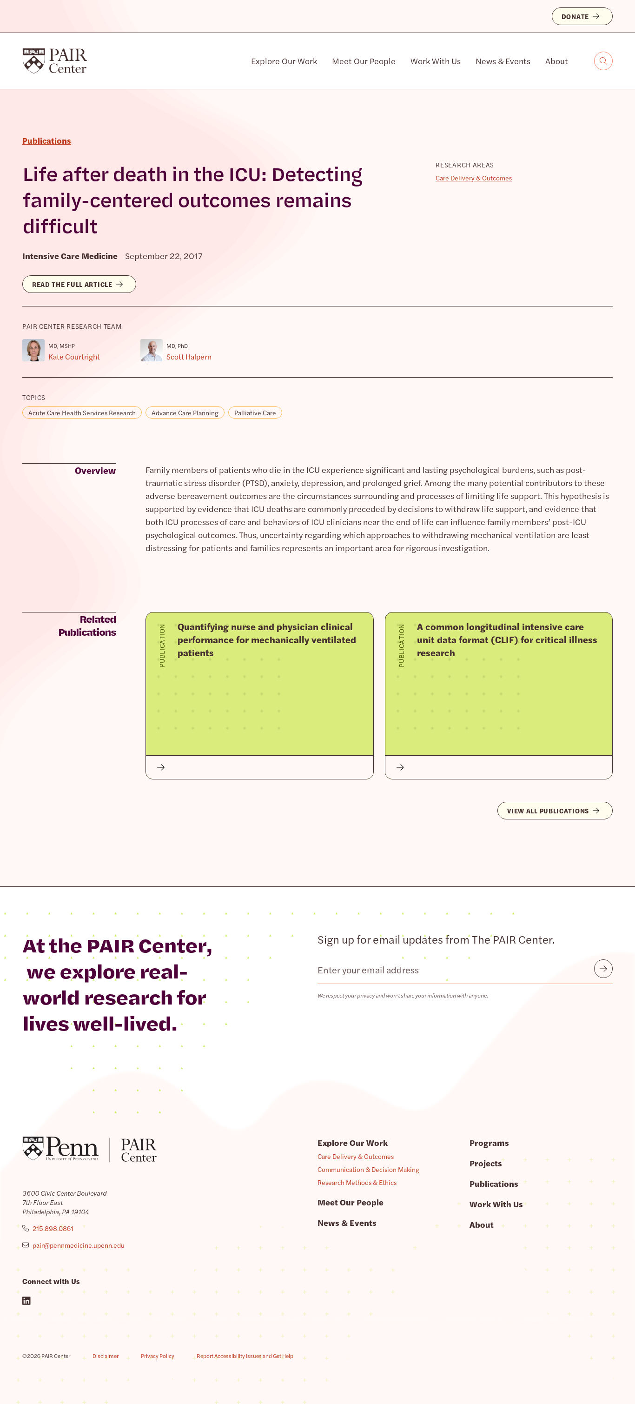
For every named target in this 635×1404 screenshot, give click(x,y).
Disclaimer (106, 1355)
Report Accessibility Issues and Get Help (245, 1355)
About (556, 61)
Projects (486, 1163)
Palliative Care (255, 412)
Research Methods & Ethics (357, 1182)
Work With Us (435, 61)
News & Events (503, 61)
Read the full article (72, 284)
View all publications (548, 810)
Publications (494, 1183)
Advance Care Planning (185, 412)
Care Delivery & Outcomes (474, 177)
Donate (575, 16)
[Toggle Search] (603, 61)
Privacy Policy (157, 1355)
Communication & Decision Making (368, 1169)
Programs (489, 1142)
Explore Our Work (284, 61)
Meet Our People (364, 61)
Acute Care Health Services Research (82, 412)
